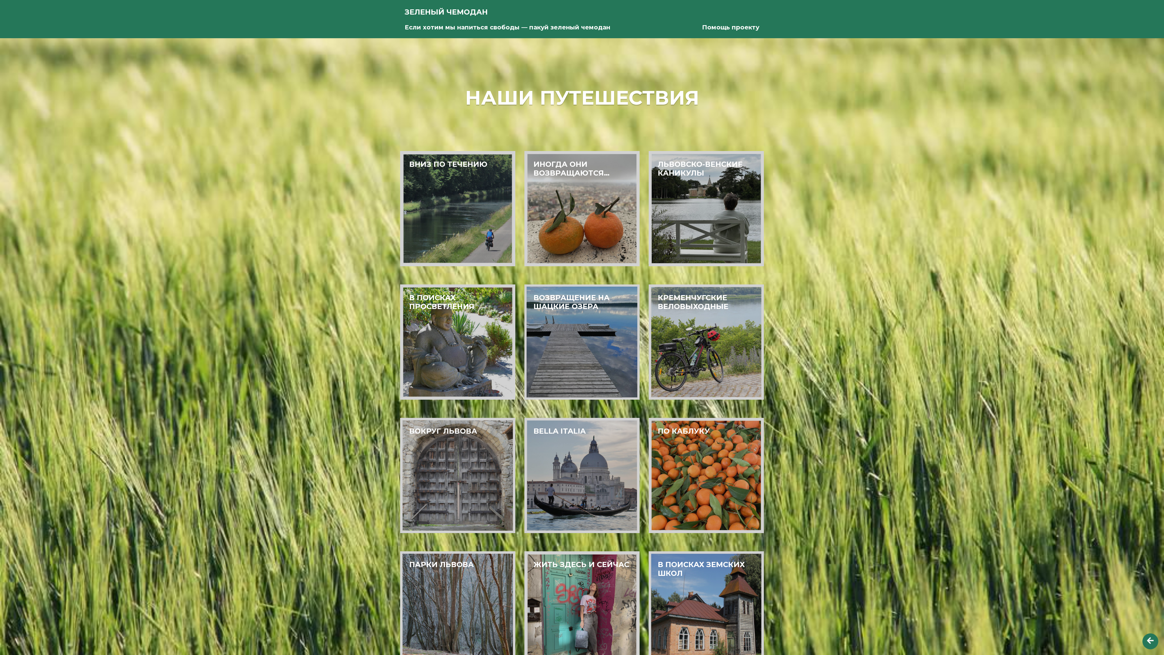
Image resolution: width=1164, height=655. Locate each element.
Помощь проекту (730, 27)
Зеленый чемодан (446, 12)
